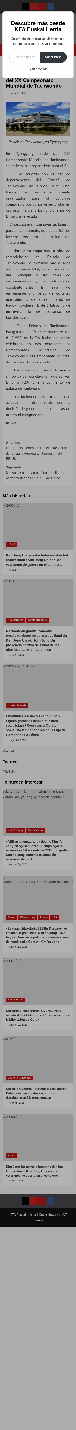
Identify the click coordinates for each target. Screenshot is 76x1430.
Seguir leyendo (38, 69)
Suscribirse (53, 57)
